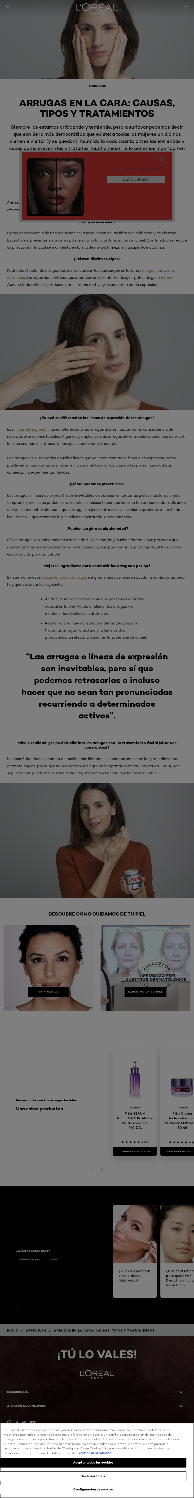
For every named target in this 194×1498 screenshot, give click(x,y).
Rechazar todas (93, 1476)
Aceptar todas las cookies (93, 1462)
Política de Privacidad (95, 1453)
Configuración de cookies (93, 1489)
